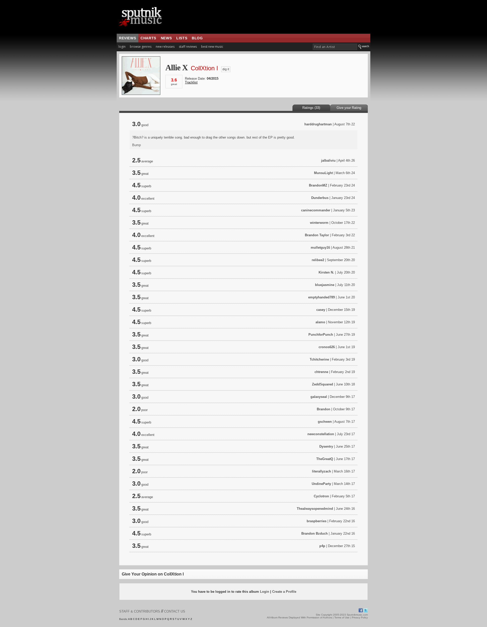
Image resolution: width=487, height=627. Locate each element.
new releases (165, 46)
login (122, 46)
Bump (136, 145)
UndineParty (321, 484)
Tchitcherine (319, 359)
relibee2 (318, 260)
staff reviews (188, 46)
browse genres (140, 46)
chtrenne (321, 372)
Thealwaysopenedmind (315, 509)
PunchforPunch (320, 334)
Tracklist (191, 82)
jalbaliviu (328, 160)
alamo (320, 322)
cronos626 (327, 347)
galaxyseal (318, 397)
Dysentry (326, 446)
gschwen (325, 421)
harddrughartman (318, 124)
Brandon (323, 409)
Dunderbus (319, 198)
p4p (322, 546)
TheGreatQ (324, 459)
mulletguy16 (320, 247)
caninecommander (315, 210)
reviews (127, 38)
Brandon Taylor (317, 235)
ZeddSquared (322, 384)
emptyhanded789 (321, 297)
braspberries (316, 521)
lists (181, 38)
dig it (225, 69)
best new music (212, 46)
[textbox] (335, 47)
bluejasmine (324, 285)
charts (148, 38)
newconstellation (320, 434)
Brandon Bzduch (314, 533)
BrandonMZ (318, 185)
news (166, 38)
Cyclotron (321, 496)
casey (320, 310)
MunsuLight (323, 173)
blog (197, 38)
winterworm (319, 223)
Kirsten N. (326, 272)
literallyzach (321, 471)
